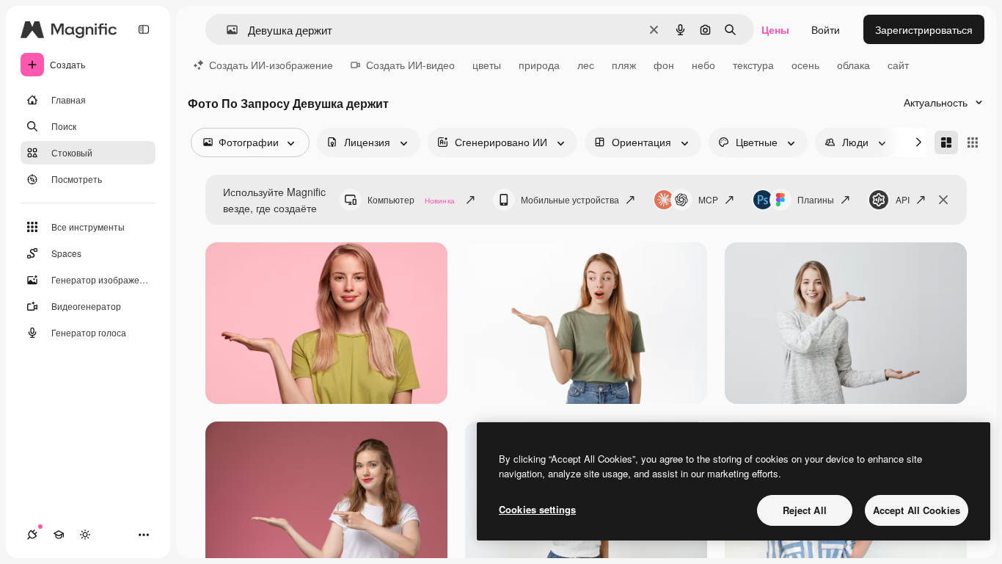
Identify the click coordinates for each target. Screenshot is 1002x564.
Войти (825, 29)
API (903, 199)
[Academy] (58, 534)
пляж (624, 64)
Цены (775, 29)
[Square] (972, 142)
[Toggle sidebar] (144, 29)
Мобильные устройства (570, 199)
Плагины (815, 199)
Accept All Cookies (916, 510)
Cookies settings (537, 509)
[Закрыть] (943, 200)
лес (585, 64)
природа (539, 64)
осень (805, 64)
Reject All (805, 510)
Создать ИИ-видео (410, 64)
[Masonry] (946, 142)
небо (703, 64)
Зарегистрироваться (924, 29)
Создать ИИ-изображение (271, 64)
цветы (486, 64)
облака (853, 64)
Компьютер (411, 199)
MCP (708, 199)
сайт (898, 64)
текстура (753, 64)
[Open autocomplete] (226, 29)
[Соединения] (32, 534)
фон (664, 64)
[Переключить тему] (85, 534)
